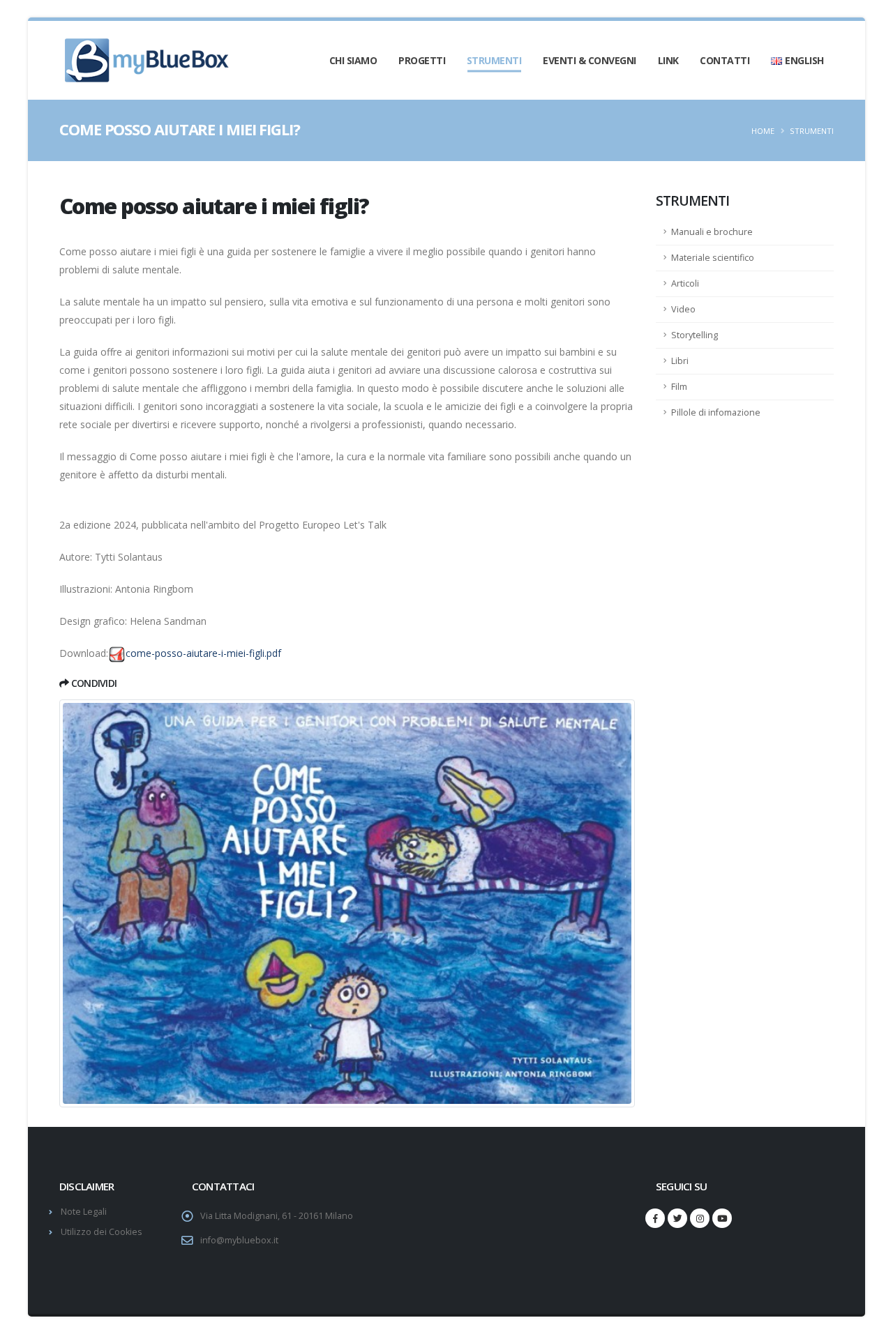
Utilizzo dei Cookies (101, 1232)
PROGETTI (421, 60)
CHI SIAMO (353, 60)
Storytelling (694, 335)
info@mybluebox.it (239, 1240)
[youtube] (722, 1218)
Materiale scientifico (712, 258)
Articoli (685, 283)
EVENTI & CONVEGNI (589, 60)
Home (762, 131)
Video (683, 309)
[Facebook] (655, 1218)
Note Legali (84, 1212)
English (804, 60)
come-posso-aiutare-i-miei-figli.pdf (203, 653)
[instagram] (700, 1218)
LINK (668, 60)
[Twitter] (677, 1218)
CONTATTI (724, 60)
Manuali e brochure (712, 232)
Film (679, 387)
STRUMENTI (494, 60)
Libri (680, 361)
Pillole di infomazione (715, 412)
